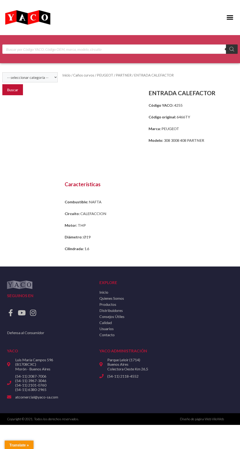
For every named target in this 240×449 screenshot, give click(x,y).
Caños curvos (83, 75)
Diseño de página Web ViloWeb (202, 419)
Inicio (66, 75)
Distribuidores (111, 310)
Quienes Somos (111, 298)
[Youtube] (21, 312)
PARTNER (123, 75)
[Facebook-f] (10, 312)
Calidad (105, 322)
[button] (230, 17)
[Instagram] (33, 312)
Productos (107, 304)
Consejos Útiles (111, 316)
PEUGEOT (105, 75)
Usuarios (106, 328)
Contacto (107, 334)
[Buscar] (232, 49)
